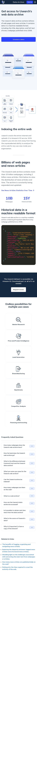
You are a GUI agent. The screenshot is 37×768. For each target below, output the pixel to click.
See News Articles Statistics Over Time (16, 190)
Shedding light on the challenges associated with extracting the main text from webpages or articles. (18, 557)
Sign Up (30, 2)
